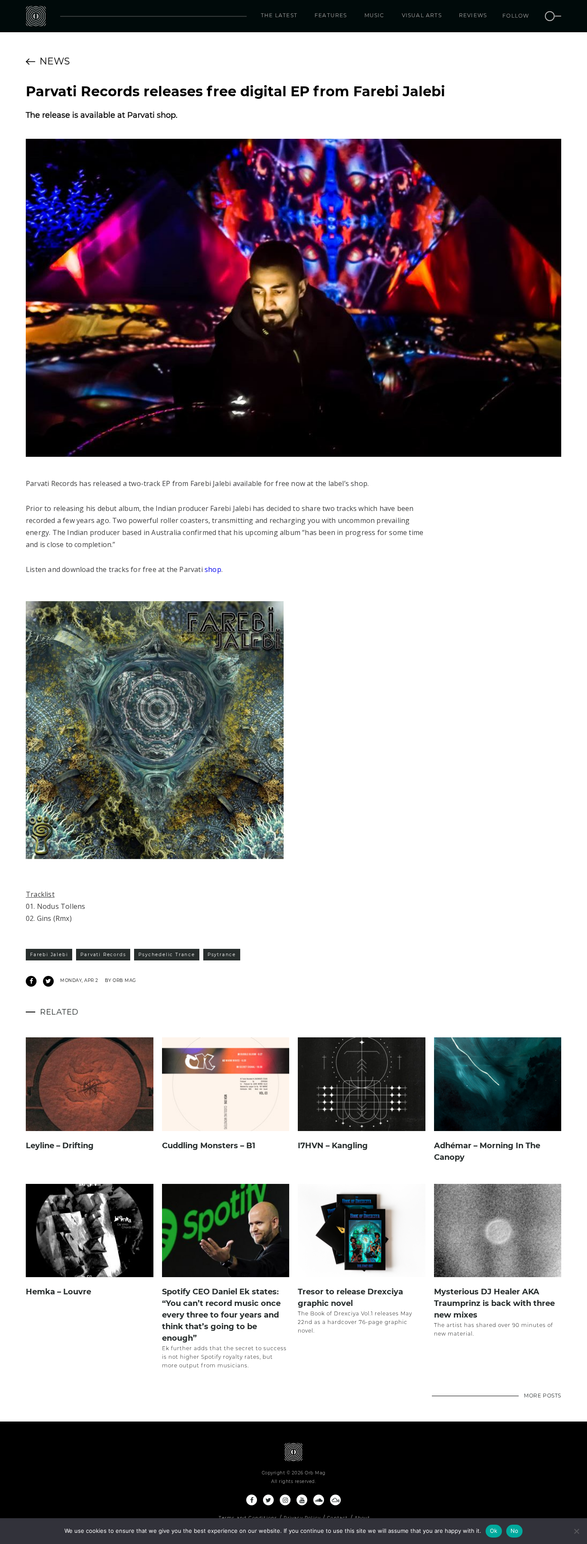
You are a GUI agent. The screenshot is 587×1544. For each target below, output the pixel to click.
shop (213, 569)
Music (374, 15)
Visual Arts (422, 15)
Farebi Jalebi (49, 954)
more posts (542, 1395)
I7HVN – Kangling (333, 1145)
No (515, 1530)
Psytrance (222, 954)
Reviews (473, 15)
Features (331, 15)
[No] (576, 1531)
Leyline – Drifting (60, 1145)
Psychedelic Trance (166, 954)
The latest (279, 15)
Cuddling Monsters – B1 (208, 1145)
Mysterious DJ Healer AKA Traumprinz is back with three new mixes (494, 1303)
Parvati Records (103, 954)
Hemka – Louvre (58, 1291)
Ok (494, 1530)
